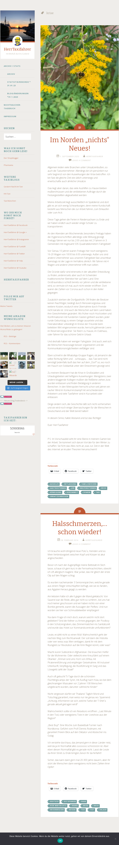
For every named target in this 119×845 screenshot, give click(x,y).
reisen (72, 810)
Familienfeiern (89, 484)
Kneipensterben (88, 488)
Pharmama (8, 165)
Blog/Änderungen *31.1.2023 (18, 95)
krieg (85, 806)
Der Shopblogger (11, 158)
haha (83, 801)
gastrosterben (58, 488)
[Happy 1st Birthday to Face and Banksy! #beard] (4, 365)
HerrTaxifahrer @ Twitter (14, 253)
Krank (75, 806)
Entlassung (70, 484)
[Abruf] (22, 356)
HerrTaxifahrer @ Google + (15, 232)
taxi (98, 492)
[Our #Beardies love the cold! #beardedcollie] (13, 374)
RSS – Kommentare (12, 343)
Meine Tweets (6, 306)
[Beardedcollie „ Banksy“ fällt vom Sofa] (4, 374)
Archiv (11, 74)
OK (60, 840)
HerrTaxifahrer (17, 49)
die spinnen (70, 801)
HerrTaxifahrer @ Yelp (13, 260)
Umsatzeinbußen (59, 496)
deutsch (54, 801)
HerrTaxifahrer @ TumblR (15, 246)
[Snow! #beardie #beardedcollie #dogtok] (13, 365)
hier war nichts (58, 806)
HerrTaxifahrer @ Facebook (15, 225)
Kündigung (55, 492)
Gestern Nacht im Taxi (13, 186)
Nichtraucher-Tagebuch (12, 107)
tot (92, 810)
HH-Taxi (7, 193)
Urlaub (103, 810)
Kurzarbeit (72, 492)
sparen (86, 492)
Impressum (10, 116)
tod (83, 810)
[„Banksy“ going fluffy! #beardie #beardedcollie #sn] (22, 365)
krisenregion (57, 810)
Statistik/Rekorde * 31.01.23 (19, 84)
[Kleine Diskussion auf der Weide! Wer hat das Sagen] (4, 356)
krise (103, 488)
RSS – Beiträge (10, 336)
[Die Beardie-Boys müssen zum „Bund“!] (31, 356)
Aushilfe (54, 484)
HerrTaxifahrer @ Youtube (15, 268)
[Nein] (115, 838)
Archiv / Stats (12, 66)
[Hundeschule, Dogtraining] (31, 365)
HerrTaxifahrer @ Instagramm (16, 239)
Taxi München (10, 200)
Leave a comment (81, 160)
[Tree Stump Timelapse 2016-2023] (13, 356)
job (72, 488)
